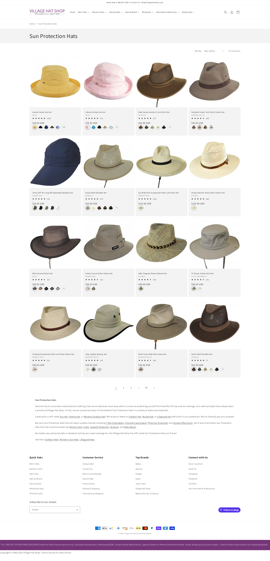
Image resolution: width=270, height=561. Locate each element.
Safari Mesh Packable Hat (201, 354)
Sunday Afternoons (183, 422)
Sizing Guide (88, 464)
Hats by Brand (36, 478)
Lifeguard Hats (87, 439)
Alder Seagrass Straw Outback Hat (152, 273)
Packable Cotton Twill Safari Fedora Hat (207, 112)
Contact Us (88, 469)
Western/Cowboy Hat (94, 416)
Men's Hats (34, 464)
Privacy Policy (89, 483)
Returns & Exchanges (92, 474)
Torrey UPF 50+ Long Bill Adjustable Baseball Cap (52, 193)
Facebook (193, 478)
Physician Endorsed (158, 422)
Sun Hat (64, 416)
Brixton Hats (76, 427)
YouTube (192, 483)
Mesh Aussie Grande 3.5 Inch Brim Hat (154, 112)
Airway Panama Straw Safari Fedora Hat (208, 193)
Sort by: (198, 51)
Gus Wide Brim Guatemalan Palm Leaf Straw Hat (158, 193)
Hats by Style (35, 483)
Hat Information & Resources (202, 488)
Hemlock (114, 427)
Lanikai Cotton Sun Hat (42, 112)
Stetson (139, 469)
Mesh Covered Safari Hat (42, 273)
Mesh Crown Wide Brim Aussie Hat (152, 354)
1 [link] (116, 387)
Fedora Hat (74, 416)
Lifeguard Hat (164, 416)
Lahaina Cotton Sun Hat (95, 112)
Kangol (139, 474)
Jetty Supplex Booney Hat (96, 354)
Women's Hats (36, 469)
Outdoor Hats (51, 439)
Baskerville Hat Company (147, 493)
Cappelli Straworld (99, 427)
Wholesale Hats (37, 488)
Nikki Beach (130, 427)
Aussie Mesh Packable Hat (95, 193)
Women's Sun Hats (69, 439)
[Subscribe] (77, 509)
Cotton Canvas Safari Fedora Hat (99, 273)
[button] (225, 12)
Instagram (193, 474)
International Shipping (93, 493)
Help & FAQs (88, 478)
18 (146, 387)
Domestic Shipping (91, 488)
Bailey (138, 464)
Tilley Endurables (115, 422)
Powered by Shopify (144, 533)
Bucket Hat (147, 416)
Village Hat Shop (143, 488)
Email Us (192, 469)
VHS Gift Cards (36, 493)
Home (32, 24)
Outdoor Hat (135, 416)
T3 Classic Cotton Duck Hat (202, 273)
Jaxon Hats (141, 483)
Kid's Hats (34, 474)
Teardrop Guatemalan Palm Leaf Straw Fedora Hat (53, 354)
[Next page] (154, 388)
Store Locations (196, 464)
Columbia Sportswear (136, 422)
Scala (86, 427)
